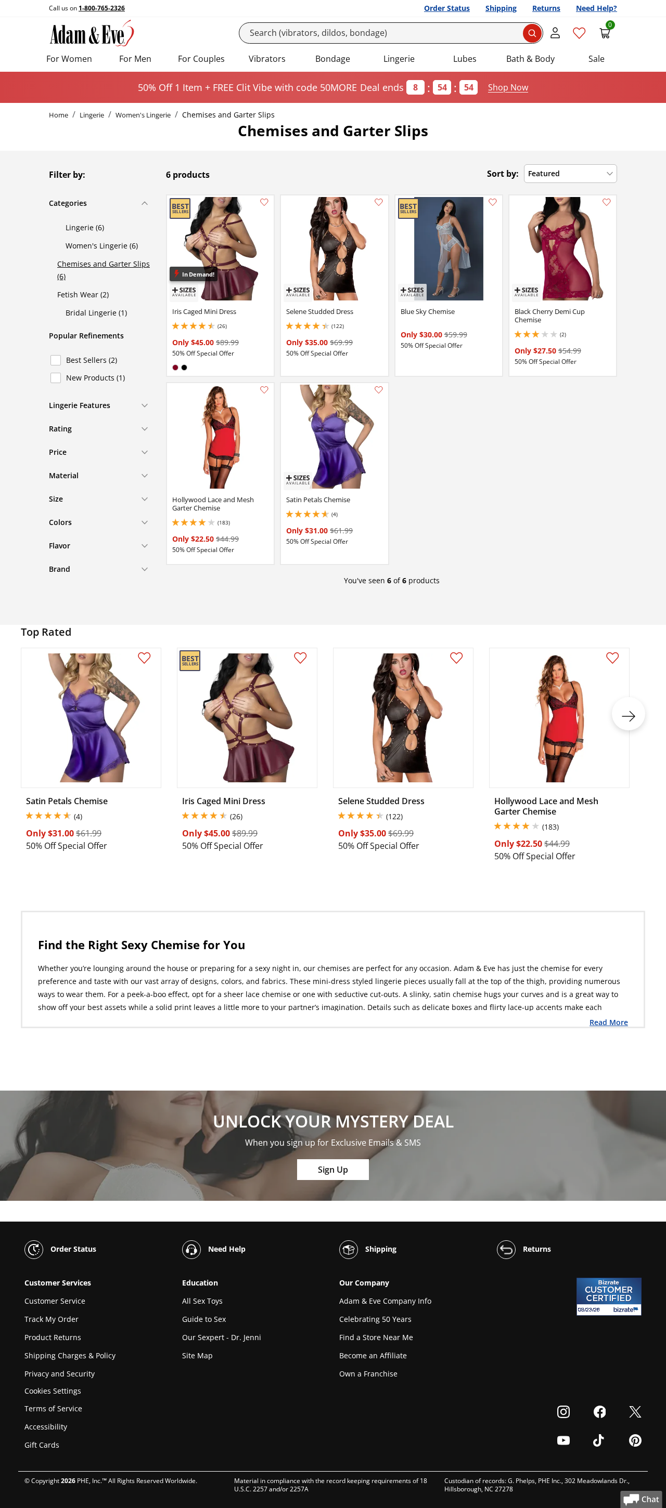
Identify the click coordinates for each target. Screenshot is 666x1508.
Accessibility (45, 1427)
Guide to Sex (204, 1319)
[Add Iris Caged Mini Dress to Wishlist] (264, 202)
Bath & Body (530, 58)
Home (58, 115)
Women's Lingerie (143, 115)
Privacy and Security (59, 1374)
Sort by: (503, 173)
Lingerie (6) (85, 227)
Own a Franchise (368, 1374)
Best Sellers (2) (91, 360)
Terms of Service (53, 1408)
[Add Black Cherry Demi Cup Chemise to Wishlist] (607, 202)
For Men (135, 58)
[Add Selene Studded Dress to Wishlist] (379, 202)
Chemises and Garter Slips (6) (103, 270)
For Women (69, 58)
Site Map (197, 1355)
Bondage (332, 58)
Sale (596, 58)
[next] (628, 713)
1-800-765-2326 (102, 8)
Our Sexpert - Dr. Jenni (221, 1337)
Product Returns (52, 1337)
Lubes (465, 58)
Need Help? (596, 8)
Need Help (226, 1249)
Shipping (501, 8)
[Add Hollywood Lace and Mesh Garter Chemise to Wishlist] (264, 390)
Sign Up (333, 1169)
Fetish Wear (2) (83, 294)
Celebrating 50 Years (375, 1319)
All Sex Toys (202, 1301)
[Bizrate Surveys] (627, 1310)
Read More (609, 1022)
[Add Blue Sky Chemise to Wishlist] (493, 202)
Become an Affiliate (373, 1355)
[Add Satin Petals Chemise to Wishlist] (379, 390)
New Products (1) (95, 378)
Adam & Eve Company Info (385, 1301)
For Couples (201, 58)
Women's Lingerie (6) (102, 246)
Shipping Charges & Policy (70, 1355)
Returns (546, 8)
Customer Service (54, 1301)
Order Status (447, 8)
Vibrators (267, 58)
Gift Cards (41, 1445)
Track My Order (51, 1319)
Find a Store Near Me (376, 1337)
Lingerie (399, 58)
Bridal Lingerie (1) (96, 313)
